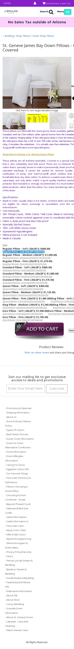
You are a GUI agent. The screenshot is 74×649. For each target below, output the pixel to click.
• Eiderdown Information (18, 591)
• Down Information (15, 452)
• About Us (10, 417)
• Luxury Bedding (14, 604)
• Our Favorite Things (16, 473)
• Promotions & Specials (18, 408)
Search (44, 11)
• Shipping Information (17, 412)
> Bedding (8, 35)
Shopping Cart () (58, 3)
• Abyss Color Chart (15, 530)
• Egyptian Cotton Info (17, 469)
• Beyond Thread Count (18, 504)
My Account (34, 3)
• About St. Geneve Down (19, 617)
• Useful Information (16, 517)
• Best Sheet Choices (16, 434)
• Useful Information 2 (16, 521)
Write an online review (37, 352)
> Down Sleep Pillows (42, 35)
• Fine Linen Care (14, 526)
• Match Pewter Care (16, 630)
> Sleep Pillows (22, 35)
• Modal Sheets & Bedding (19, 578)
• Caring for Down (15, 465)
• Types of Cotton (14, 430)
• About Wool (12, 600)
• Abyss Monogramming (18, 539)
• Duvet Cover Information (19, 439)
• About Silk (11, 595)
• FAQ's (9, 556)
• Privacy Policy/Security (18, 552)
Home (7, 3)
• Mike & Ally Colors (15, 534)
